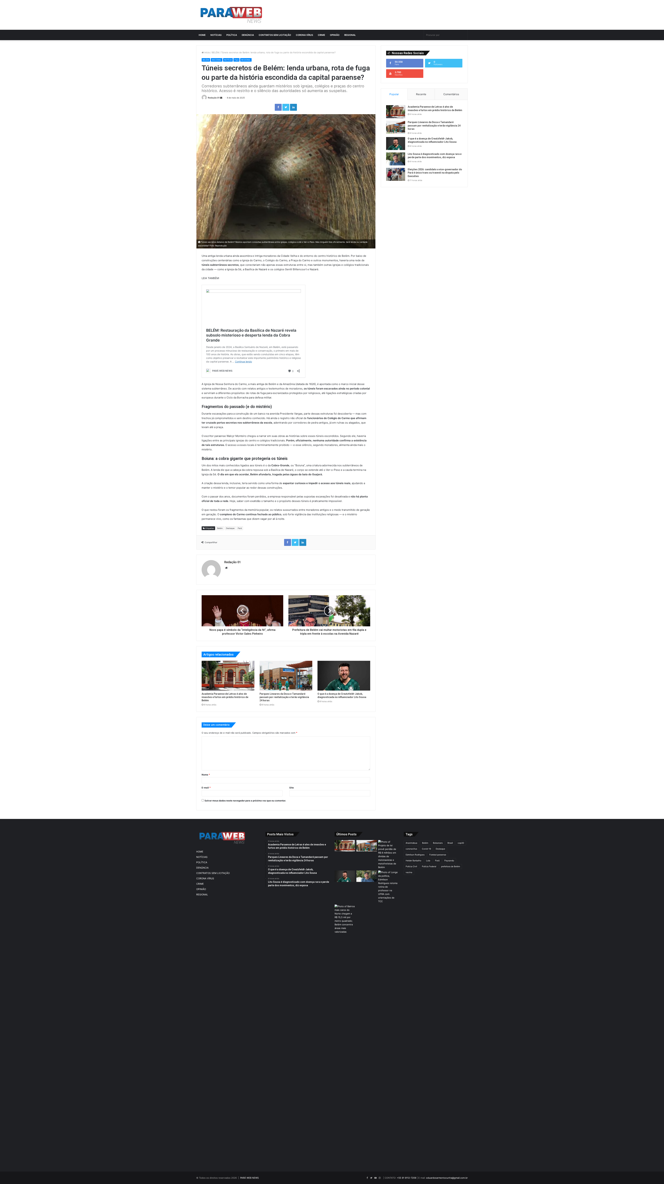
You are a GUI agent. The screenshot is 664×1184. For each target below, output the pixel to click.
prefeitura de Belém (450, 866)
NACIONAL (216, 60)
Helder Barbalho (413, 860)
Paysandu (449, 860)
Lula (428, 860)
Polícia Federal (429, 866)
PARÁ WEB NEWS (249, 1177)
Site (291, 787)
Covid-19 (426, 848)
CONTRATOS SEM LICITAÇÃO (275, 35)
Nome (206, 774)
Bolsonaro (438, 843)
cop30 (461, 843)
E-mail (206, 787)
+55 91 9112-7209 (406, 1177)
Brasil (450, 843)
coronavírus (411, 848)
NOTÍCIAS (216, 35)
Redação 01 (214, 97)
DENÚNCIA (248, 35)
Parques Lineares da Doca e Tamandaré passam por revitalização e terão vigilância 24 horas (284, 697)
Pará (236, 60)
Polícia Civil (411, 866)
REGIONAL (350, 35)
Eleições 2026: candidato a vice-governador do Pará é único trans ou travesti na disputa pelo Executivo (435, 173)
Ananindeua (411, 843)
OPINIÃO (334, 35)
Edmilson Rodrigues (415, 854)
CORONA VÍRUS (304, 35)
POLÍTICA (231, 35)
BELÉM (215, 52)
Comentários (451, 94)
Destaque (230, 528)
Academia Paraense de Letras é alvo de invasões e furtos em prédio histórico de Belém (225, 697)
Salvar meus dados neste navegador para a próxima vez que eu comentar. (245, 800)
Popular (394, 94)
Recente (421, 94)
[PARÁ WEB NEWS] (231, 15)
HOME (202, 35)
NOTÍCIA (228, 60)
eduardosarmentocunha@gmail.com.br (447, 1177)
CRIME (321, 35)
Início (207, 52)
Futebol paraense (437, 854)
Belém (220, 528)
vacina (409, 872)
